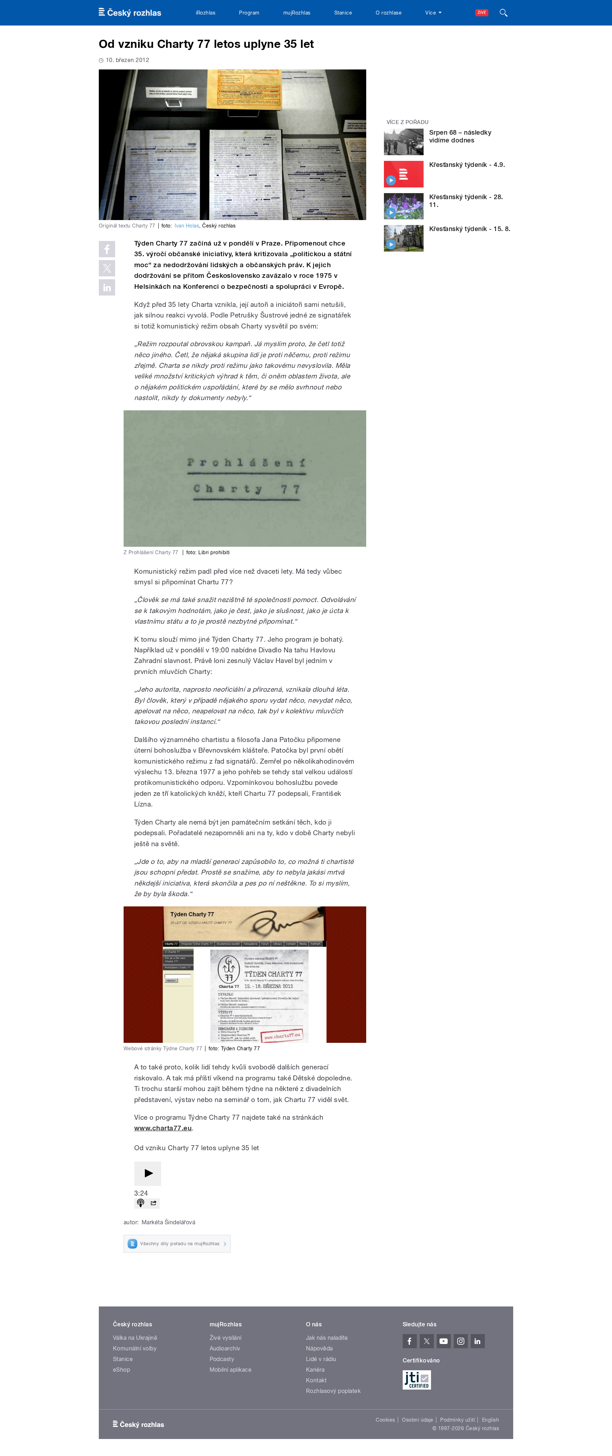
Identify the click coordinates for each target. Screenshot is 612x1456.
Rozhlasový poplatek (333, 1391)
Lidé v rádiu (321, 1359)
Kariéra (315, 1369)
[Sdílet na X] (107, 268)
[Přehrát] (147, 1174)
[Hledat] (503, 13)
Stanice (343, 13)
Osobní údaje (418, 1420)
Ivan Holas (187, 226)
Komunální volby (135, 1348)
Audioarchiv (225, 1348)
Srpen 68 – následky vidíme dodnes (460, 136)
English (490, 1420)
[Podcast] (140, 1203)
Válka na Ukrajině (135, 1337)
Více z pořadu (408, 122)
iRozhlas (206, 13)
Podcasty (222, 1359)
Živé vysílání (226, 1337)
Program (249, 13)
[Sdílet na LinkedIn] (107, 287)
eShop (121, 1369)
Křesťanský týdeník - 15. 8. (470, 228)
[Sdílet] (153, 1203)
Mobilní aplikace (231, 1369)
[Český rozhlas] (130, 13)
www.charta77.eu (163, 1128)
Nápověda (319, 1348)
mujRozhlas (297, 13)
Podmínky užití (457, 1420)
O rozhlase (389, 13)
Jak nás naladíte (327, 1337)
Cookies (385, 1420)
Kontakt (316, 1380)
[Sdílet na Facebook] (107, 249)
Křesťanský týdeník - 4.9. (467, 164)
